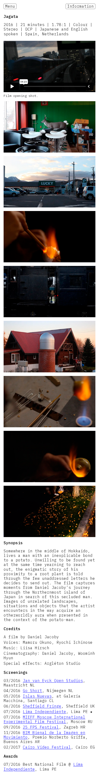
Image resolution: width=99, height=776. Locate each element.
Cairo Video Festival (47, 747)
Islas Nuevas (37, 696)
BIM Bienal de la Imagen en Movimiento (44, 734)
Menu (10, 6)
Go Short (32, 690)
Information (80, 6)
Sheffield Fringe (42, 706)
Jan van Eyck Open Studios (53, 680)
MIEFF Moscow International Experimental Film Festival (44, 719)
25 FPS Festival (41, 727)
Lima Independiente (44, 711)
